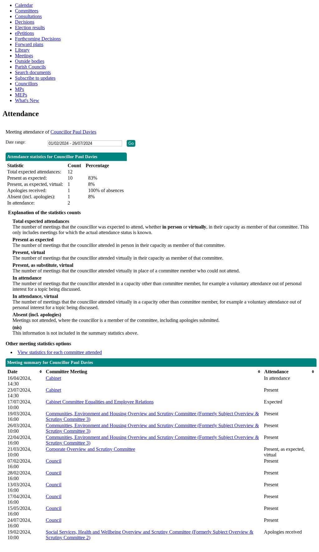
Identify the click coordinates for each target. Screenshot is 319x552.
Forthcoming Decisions (38, 38)
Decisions (24, 22)
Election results (30, 27)
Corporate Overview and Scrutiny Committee (90, 449)
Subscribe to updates (35, 78)
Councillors (26, 83)
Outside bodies (29, 61)
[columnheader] (25, 371)
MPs (19, 89)
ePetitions (24, 33)
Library (22, 50)
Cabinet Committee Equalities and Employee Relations (100, 401)
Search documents (33, 72)
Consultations (28, 16)
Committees (26, 10)
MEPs (21, 94)
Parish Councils (30, 66)
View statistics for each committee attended (59, 352)
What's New (27, 100)
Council (53, 461)
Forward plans (29, 44)
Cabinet (53, 378)
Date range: (16, 142)
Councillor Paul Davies (73, 131)
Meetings (24, 55)
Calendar (24, 5)
